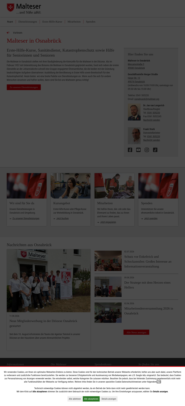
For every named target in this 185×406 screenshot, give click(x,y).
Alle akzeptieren (92, 398)
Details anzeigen (110, 398)
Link (159, 381)
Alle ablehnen (75, 398)
